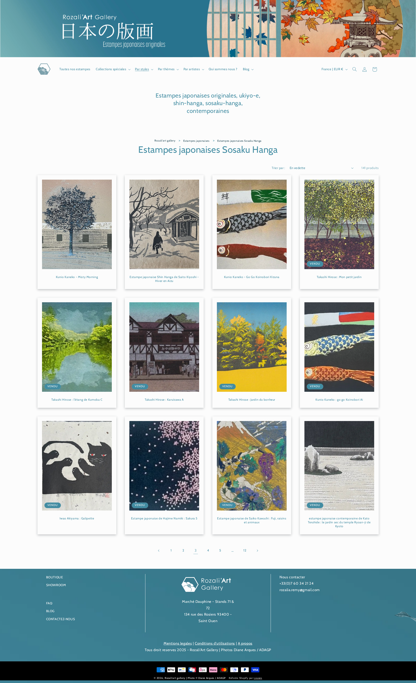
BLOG (50, 611)
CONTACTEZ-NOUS (60, 619)
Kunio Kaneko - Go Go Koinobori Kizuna (252, 277)
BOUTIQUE (54, 577)
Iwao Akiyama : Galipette (77, 518)
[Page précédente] (159, 551)
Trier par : (278, 168)
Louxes (258, 678)
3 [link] (196, 550)
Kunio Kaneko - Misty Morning (77, 277)
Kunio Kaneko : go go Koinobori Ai (339, 399)
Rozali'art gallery (164, 140)
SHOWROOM (56, 585)
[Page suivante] (257, 551)
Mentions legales (178, 643)
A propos (245, 643)
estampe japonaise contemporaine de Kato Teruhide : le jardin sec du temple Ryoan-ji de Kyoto (339, 522)
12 (244, 551)
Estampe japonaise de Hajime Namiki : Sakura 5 (164, 518)
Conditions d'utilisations (215, 643)
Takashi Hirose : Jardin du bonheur (251, 399)
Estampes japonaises (196, 140)
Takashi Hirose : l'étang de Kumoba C (76, 399)
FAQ (49, 603)
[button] (112, 69)
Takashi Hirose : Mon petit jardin (339, 277)
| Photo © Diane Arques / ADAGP (206, 678)
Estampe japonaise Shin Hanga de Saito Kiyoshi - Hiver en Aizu (164, 279)
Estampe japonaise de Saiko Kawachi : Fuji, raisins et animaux (251, 520)
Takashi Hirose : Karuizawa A (164, 399)
